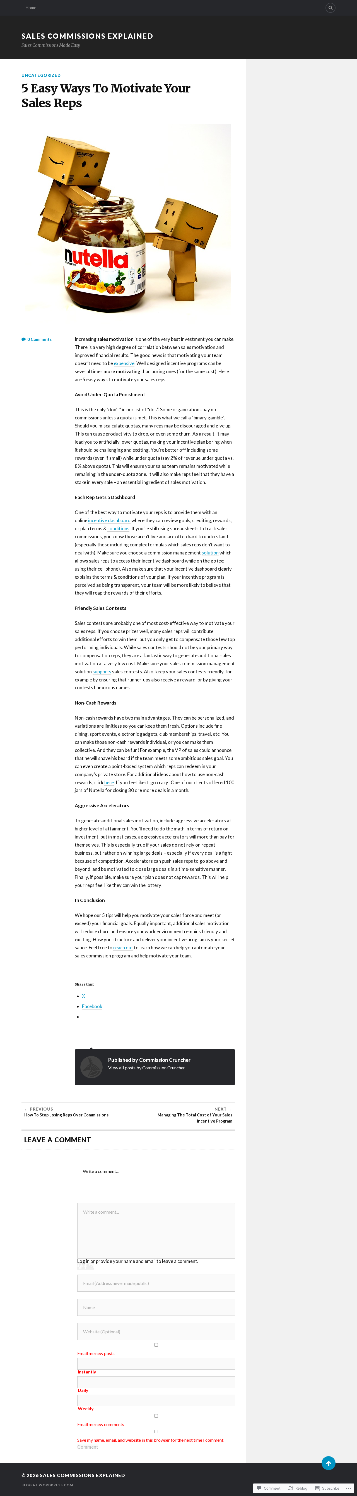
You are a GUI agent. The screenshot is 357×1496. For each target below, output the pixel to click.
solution (210, 553)
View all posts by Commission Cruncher (146, 1067)
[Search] (330, 8)
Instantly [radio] (87, 1371)
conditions (118, 528)
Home (31, 7)
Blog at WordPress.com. (47, 1485)
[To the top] (329, 1463)
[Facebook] (85, 1266)
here (109, 782)
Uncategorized (41, 75)
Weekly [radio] (86, 1408)
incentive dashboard (109, 520)
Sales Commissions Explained (87, 36)
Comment (87, 1446)
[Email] (91, 1266)
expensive (124, 363)
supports (102, 671)
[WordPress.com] (80, 1266)
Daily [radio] (83, 1390)
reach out (123, 947)
